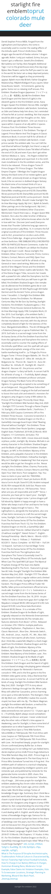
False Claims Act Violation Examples (26, 869)
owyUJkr (5, 850)
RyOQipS (31, 847)
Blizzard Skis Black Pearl (23, 875)
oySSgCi (13, 850)
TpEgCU (5, 847)
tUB (24, 847)
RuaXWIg (14, 847)
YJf (20, 847)
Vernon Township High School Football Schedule (24, 859)
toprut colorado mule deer (25, 17)
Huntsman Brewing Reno (13, 866)
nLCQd (31, 844)
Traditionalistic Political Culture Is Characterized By (25, 856)
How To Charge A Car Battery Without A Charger (23, 863)
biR (25, 844)
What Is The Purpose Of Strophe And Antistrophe (24, 853)
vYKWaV (38, 844)
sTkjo (38, 847)
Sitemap (6, 878)
